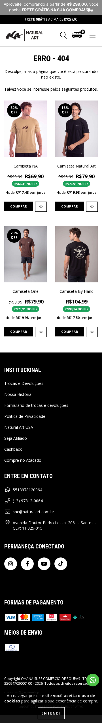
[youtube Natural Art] (44, 563)
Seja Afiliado (15, 438)
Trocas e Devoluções (23, 383)
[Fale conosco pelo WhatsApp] (92, 680)
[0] (77, 37)
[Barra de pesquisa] (63, 35)
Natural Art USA (18, 427)
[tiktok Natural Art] (60, 563)
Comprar (18, 206)
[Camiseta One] (41, 332)
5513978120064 (27, 489)
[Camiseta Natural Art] (92, 207)
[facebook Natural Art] (27, 563)
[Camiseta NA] (41, 207)
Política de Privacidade (24, 416)
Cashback (13, 449)
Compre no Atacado (22, 460)
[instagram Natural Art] (10, 563)
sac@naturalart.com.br (33, 511)
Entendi (51, 713)
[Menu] (92, 35)
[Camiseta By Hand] (92, 332)
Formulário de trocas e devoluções (36, 405)
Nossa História (17, 394)
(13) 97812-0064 (28, 500)
